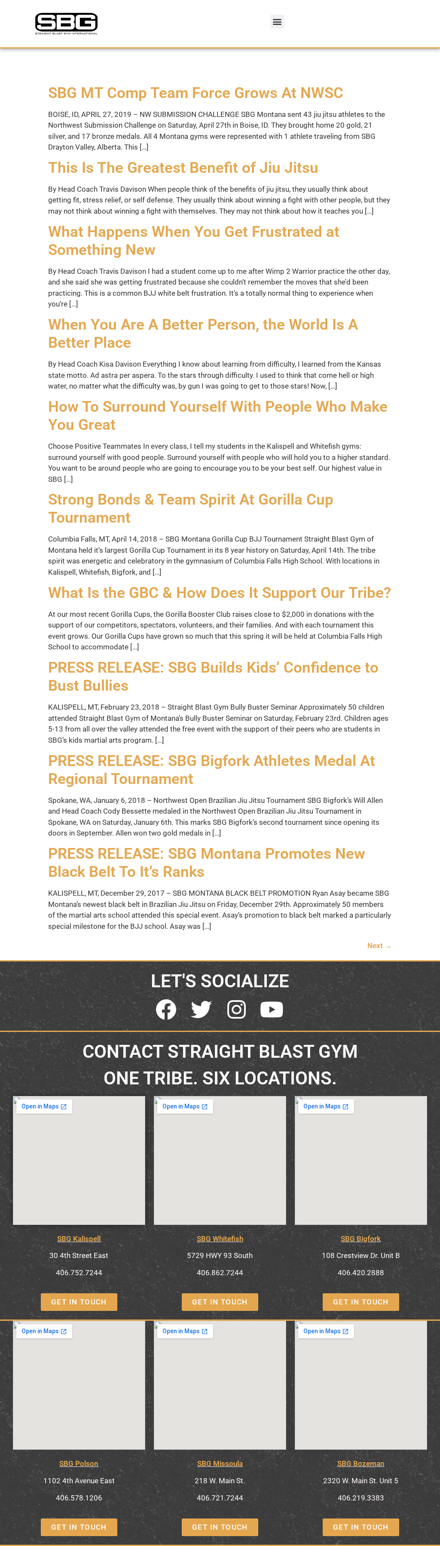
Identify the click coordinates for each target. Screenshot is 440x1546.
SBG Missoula (220, 1463)
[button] (277, 22)
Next (379, 945)
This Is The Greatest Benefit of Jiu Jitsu (183, 168)
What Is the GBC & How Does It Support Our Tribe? (219, 593)
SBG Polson (78, 1463)
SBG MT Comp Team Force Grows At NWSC (195, 93)
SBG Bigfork (361, 1238)
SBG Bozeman (361, 1463)
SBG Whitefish (220, 1238)
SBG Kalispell (79, 1238)
